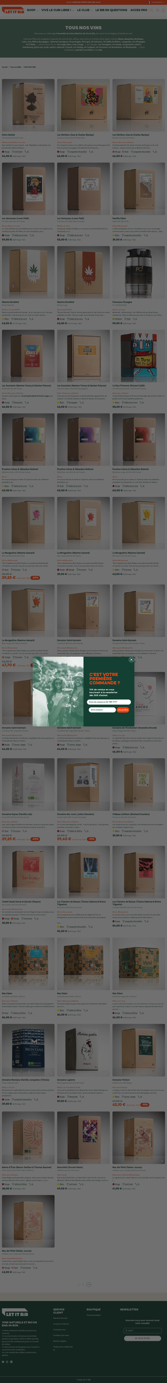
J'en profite (123, 710)
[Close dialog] (131, 659)
